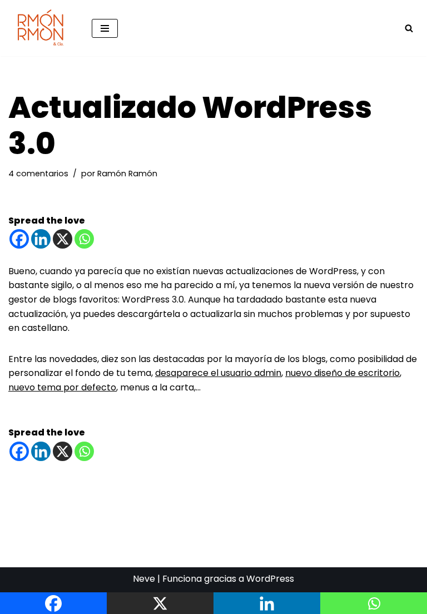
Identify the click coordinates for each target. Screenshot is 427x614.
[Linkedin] (41, 239)
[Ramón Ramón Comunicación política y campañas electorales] (41, 28)
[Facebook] (19, 239)
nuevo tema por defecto (62, 387)
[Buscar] (409, 28)
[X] (62, 239)
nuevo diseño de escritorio (342, 373)
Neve (144, 578)
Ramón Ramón (127, 173)
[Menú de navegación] (105, 28)
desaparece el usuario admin (218, 373)
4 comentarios (38, 173)
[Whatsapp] (84, 239)
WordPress (270, 578)
